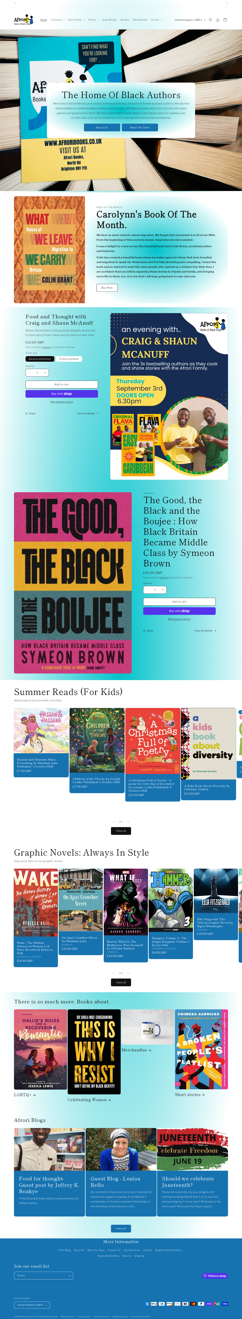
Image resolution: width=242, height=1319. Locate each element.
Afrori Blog (64, 1250)
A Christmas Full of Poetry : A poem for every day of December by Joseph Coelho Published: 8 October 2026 (151, 785)
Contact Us (114, 1250)
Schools (147, 1250)
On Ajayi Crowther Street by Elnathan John (79, 939)
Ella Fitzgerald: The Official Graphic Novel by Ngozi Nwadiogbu (215, 922)
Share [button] (32, 413)
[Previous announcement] (15, 3)
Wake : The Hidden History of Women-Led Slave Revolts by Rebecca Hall (35, 948)
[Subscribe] (69, 1275)
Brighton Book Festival (168, 1250)
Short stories (188, 1094)
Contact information (140, 1317)
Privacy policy (84, 1317)
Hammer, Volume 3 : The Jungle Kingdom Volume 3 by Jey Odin (170, 941)
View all (121, 830)
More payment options (62, 401)
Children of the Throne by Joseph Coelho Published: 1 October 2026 (96, 780)
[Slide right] (128, 821)
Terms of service (102, 1317)
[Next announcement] (226, 3)
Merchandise (134, 1050)
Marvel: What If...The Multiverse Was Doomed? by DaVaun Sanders (125, 945)
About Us (102, 127)
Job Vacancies (132, 1250)
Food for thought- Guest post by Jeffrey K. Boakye (49, 1184)
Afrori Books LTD (30, 1317)
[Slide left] (113, 821)
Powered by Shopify (48, 1317)
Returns (126, 1255)
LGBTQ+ (23, 1094)
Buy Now (107, 287)
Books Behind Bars (108, 1255)
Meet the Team (140, 127)
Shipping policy (120, 1317)
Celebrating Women (87, 1099)
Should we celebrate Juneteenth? (188, 1181)
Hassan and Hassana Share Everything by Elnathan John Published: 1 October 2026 (37, 763)
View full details (86, 413)
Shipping (46, 347)
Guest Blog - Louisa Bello (116, 1181)
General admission (40, 358)
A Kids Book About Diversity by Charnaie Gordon (207, 787)
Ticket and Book (69, 358)
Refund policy (67, 1317)
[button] (57, 19)
